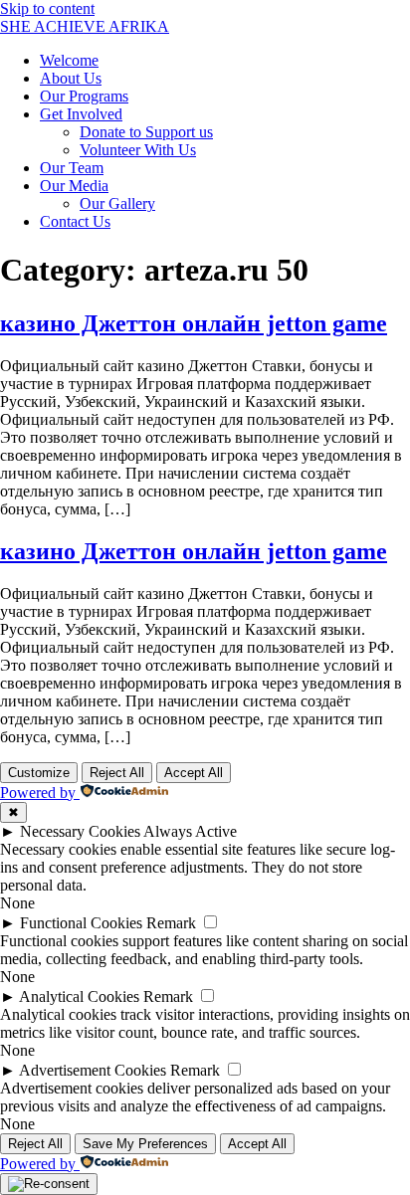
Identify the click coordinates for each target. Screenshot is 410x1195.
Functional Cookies (81, 922)
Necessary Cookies (80, 831)
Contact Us (75, 221)
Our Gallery (117, 203)
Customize (39, 772)
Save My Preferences (145, 1143)
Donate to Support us (146, 131)
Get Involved (81, 113)
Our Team (71, 167)
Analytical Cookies (79, 996)
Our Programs (84, 96)
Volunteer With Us (138, 149)
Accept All (193, 772)
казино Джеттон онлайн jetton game (193, 323)
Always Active (190, 831)
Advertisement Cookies (92, 1070)
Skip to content (47, 8)
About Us (71, 78)
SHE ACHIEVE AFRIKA (84, 26)
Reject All (117, 772)
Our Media (74, 185)
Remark (171, 922)
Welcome (69, 60)
